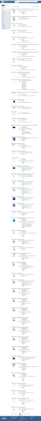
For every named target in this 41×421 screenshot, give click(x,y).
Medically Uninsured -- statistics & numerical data (27, 133)
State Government (23, 269)
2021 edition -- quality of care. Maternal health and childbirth (21, 398)
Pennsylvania (23, 343)
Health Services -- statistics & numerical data (26, 184)
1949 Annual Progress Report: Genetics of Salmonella (20, 30)
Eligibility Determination (24, 367)
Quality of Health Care (24, 394)
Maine (22, 304)
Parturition (23, 402)
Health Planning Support (24, 54)
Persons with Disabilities (24, 11)
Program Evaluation (24, 84)
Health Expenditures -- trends (25, 169)
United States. (23, 259)
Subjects (3, 14)
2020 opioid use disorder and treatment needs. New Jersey (21, 317)
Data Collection (23, 147)
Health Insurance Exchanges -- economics (26, 257)
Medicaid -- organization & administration (26, 132)
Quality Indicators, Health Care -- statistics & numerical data (28, 266)
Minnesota (23, 148)
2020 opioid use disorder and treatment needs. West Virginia (21, 346)
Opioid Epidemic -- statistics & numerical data (26, 293)
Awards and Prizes (24, 25)
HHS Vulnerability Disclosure (24, 418)
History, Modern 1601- (24, 140)
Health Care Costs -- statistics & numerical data (27, 182)
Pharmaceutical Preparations (24, 19)
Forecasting (23, 48)
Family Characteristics (24, 368)
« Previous (12, 6)
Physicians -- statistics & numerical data (26, 359)
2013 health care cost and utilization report (18, 180)
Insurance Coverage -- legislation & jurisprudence (27, 224)
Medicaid (23, 234)
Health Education (23, 87)
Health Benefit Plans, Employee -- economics (26, 241)
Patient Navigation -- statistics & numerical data (27, 226)
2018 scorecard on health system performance (19, 262)
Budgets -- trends (23, 248)
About (32, 3)
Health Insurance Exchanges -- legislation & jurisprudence (28, 223)
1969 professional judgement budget (18, 65)
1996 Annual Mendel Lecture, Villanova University (19, 118)
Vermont (22, 171)
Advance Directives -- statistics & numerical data (27, 146)
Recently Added (3, 25)
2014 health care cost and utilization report (18, 196)
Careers (31, 418)
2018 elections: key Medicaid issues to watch (19, 230)
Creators (3, 17)
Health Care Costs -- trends (24, 191)
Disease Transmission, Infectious (25, 40)
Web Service (37, 3)
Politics (22, 177)
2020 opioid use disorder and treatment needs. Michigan (20, 307)
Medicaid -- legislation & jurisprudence (26, 131)
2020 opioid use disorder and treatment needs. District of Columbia (22, 288)
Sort (33, 6)
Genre (2, 22)
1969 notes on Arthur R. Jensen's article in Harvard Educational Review (22, 58)
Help (34, 3)
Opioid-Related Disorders (24, 294)
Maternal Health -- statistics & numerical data (26, 401)
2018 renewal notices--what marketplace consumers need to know (22, 253)
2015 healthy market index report (17, 211)
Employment (23, 12)
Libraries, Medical (23, 83)
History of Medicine (24, 139)
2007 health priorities (15, 157)
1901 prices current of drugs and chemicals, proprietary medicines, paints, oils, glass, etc (25, 16)
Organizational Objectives (24, 75)
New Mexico (23, 333)
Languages (3, 20)
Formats (3, 8)
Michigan (23, 314)
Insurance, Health (23, 369)
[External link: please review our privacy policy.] (2, 418)
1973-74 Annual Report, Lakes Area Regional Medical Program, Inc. (22, 79)
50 (37, 6)
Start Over (3, 5)
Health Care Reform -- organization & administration (27, 176)
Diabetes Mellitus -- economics (25, 189)
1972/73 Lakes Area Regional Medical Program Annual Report (21, 72)
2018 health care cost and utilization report (18, 239)
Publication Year (4, 28)
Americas (23, 39)
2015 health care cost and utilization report (18, 203)
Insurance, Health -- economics (25, 258)
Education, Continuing (24, 76)
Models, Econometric (24, 214)
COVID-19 (23, 378)
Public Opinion (23, 379)
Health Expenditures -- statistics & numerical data (27, 168)
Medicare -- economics (24, 153)
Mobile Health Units (24, 86)
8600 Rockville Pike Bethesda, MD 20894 (13, 418)
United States (23, 134)
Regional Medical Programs (24, 46)
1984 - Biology (14, 111)
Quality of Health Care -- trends (25, 268)
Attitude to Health (23, 161)
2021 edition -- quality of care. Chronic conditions (19, 390)
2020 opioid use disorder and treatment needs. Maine (20, 298)
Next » (19, 6)
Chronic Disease (23, 393)
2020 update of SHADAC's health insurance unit (19, 363)
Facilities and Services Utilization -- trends (26, 243)
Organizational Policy (24, 81)
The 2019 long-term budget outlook (17, 273)
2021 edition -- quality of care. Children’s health (19, 383)
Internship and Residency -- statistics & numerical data (27, 358)
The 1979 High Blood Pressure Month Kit (18, 99)
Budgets (22, 55)
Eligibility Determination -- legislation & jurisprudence (27, 129)
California (23, 387)
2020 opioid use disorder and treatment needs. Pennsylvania (21, 336)
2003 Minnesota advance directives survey (18, 143)
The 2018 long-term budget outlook (17, 246)
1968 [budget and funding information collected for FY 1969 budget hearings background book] (26, 44)
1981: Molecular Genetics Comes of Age (18, 106)
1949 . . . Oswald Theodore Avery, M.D (18, 23)
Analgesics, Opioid (24, 302)
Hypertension (23, 101)
